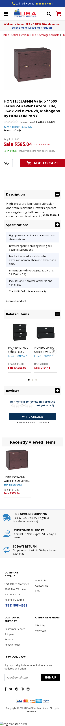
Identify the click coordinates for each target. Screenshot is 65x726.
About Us (40, 580)
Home (5, 35)
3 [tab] (36, 380)
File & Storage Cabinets (45, 35)
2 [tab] (32, 380)
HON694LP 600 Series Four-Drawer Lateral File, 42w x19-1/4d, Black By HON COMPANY (18, 350)
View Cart (40, 630)
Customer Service (15, 629)
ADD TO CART (46, 163)
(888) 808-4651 (43, 3)
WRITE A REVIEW (32, 416)
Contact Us (41, 585)
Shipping (9, 634)
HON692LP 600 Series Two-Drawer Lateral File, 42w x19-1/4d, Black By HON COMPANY (44, 350)
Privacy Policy (12, 644)
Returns (9, 639)
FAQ (37, 591)
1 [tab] (29, 380)
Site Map (40, 625)
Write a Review (46, 121)
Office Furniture (20, 35)
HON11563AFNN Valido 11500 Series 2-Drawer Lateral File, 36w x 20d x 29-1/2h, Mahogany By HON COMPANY (17, 478)
